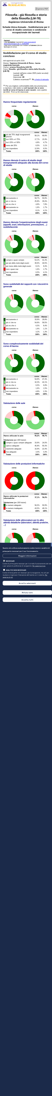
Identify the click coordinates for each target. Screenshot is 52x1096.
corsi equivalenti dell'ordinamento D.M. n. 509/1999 (20, 43)
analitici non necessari (16, 570)
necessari (10, 561)
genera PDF (42, 9)
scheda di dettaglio (41, 80)
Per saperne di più (38, 566)
